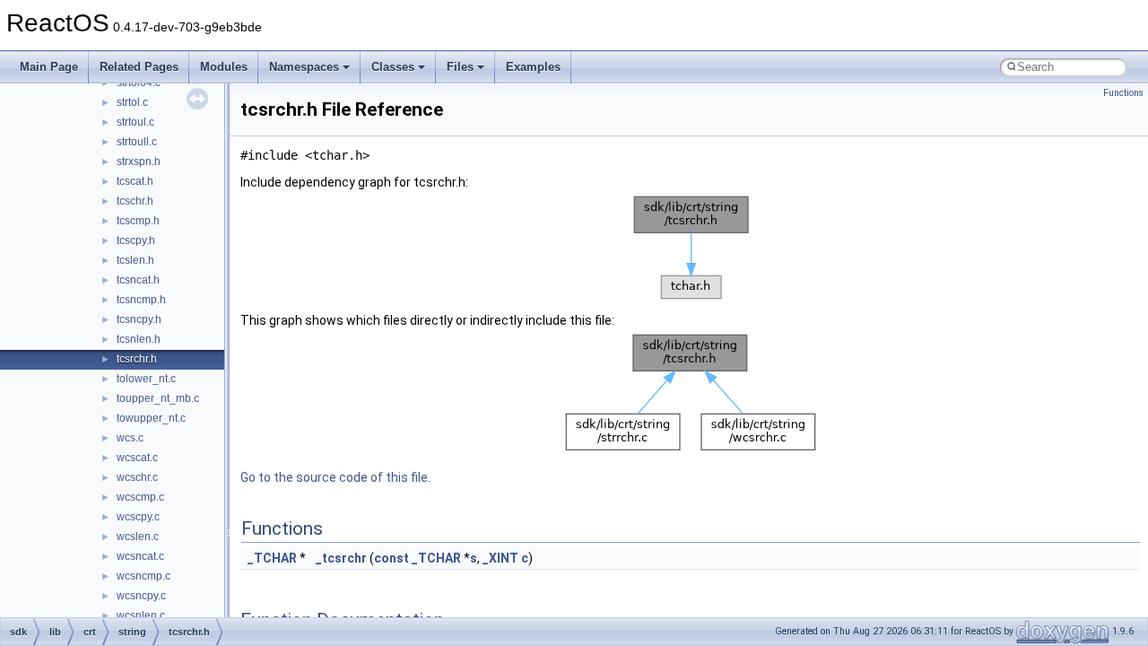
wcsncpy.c (141, 595)
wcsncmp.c (143, 576)
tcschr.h (135, 201)
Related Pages (139, 67)
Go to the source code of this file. (335, 477)
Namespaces (304, 67)
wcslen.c (138, 536)
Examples (533, 67)
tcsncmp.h (141, 299)
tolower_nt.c (146, 378)
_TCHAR (272, 558)
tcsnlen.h (139, 339)
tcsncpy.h (139, 319)
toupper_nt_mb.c (158, 398)
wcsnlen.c (141, 615)
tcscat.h (135, 181)
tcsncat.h (138, 280)
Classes (392, 67)
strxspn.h (139, 161)
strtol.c (132, 102)
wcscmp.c (140, 497)
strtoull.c (137, 141)
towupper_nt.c (151, 418)
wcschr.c (137, 477)
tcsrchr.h (137, 359)
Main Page (49, 67)
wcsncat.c (140, 556)
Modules (224, 67)
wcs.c (130, 438)
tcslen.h (135, 260)
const (391, 558)
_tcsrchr (341, 558)
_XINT (500, 558)
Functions (1123, 93)
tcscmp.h (138, 220)
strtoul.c (135, 122)
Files (460, 67)
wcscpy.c (138, 517)
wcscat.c (137, 457)
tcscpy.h (136, 240)
